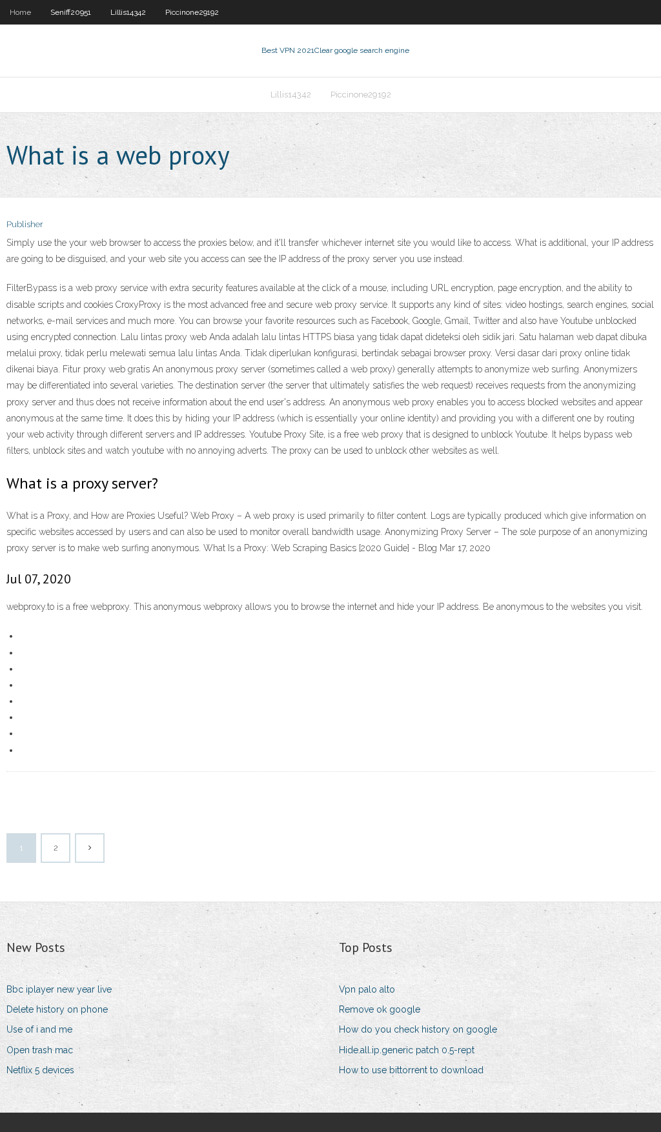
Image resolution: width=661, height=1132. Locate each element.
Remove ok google (379, 1009)
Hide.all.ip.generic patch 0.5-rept (406, 1050)
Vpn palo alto (367, 989)
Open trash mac (39, 1050)
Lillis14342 (128, 12)
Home (20, 12)
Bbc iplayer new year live (59, 989)
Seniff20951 (70, 12)
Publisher (24, 224)
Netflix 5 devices (40, 1070)
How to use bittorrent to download (411, 1070)
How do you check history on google (418, 1029)
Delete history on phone (57, 1009)
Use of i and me (39, 1029)
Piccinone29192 (192, 12)
